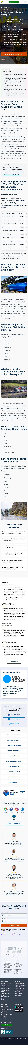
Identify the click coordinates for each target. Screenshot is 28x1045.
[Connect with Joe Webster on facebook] (11, 794)
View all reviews (14, 661)
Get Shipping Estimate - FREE (14, 54)
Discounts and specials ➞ (14, 735)
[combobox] (14, 915)
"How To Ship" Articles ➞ (14, 745)
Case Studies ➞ (14, 782)
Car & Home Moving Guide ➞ (14, 761)
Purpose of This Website (7, 1009)
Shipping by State (5, 988)
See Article (5, 695)
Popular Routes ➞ (14, 777)
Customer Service (19, 983)
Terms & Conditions (19, 990)
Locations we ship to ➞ (14, 750)
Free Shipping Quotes (6, 983)
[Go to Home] (1, 7)
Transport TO (4, 918)
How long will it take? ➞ (14, 740)
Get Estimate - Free (14, 925)
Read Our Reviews (5, 985)
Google (5, 812)
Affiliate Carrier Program (6, 1014)
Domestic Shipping (5, 990)
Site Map (3, 999)
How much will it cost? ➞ (14, 771)
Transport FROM (5, 912)
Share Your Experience (14, 823)
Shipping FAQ (4, 986)
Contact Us (3, 1018)
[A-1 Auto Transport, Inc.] (2, 1)
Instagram (17, 812)
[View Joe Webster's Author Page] (6, 793)
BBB (14, 819)
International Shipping (6, 993)
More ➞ (22, 792)
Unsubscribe (18, 995)
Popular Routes (7, 7)
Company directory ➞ (14, 756)
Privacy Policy (18, 993)
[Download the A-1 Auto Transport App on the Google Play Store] (21, 1007)
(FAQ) (2, 991)
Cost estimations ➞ (14, 766)
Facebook (11, 812)
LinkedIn (22, 812)
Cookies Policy (18, 991)
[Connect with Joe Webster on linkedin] (13, 794)
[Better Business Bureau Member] (7, 1032)
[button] (14, 2)
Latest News (4, 1016)
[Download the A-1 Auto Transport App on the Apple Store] (21, 1010)
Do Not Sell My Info (19, 988)
